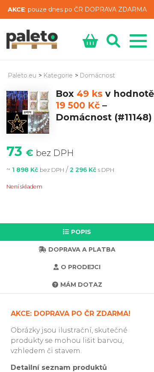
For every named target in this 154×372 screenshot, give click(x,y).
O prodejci (81, 267)
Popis (81, 232)
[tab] (77, 232)
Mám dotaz (81, 284)
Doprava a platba (82, 249)
